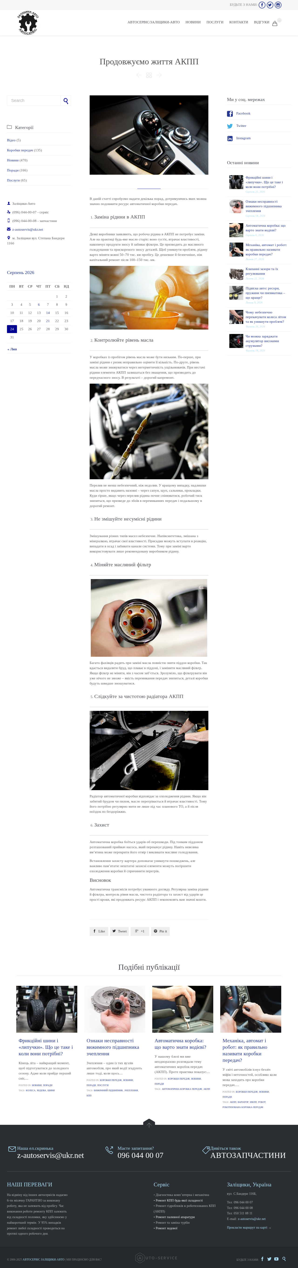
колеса (30, 1090)
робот (261, 1102)
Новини (13, 160)
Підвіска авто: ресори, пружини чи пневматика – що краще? (265, 292)
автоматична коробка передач (182, 1089)
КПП (89, 1095)
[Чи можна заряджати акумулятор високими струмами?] (237, 341)
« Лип (12, 349)
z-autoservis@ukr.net (25, 229)
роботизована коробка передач (243, 1107)
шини (51, 1090)
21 (48, 321)
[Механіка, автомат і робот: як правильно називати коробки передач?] (237, 250)
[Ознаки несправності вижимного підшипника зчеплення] (237, 206)
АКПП (206, 1089)
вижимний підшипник (108, 1090)
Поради (13, 170)
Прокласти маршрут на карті (247, 1227)
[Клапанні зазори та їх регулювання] (237, 274)
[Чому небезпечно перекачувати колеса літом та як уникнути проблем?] (237, 317)
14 (48, 313)
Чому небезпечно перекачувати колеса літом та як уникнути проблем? (266, 316)
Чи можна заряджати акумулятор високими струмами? (262, 340)
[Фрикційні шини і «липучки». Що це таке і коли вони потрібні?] (237, 182)
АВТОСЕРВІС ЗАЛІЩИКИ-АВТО (43, 1259)
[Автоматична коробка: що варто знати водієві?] (237, 230)
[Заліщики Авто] (28, 23)
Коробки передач (20, 150)
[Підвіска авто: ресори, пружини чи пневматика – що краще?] (237, 293)
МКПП (253, 1102)
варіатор (243, 1102)
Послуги (13, 180)
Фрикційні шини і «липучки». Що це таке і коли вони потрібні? (264, 182)
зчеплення (131, 1090)
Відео (11, 140)
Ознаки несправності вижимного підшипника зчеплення (264, 206)
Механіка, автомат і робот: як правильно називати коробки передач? (266, 249)
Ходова (41, 1090)
